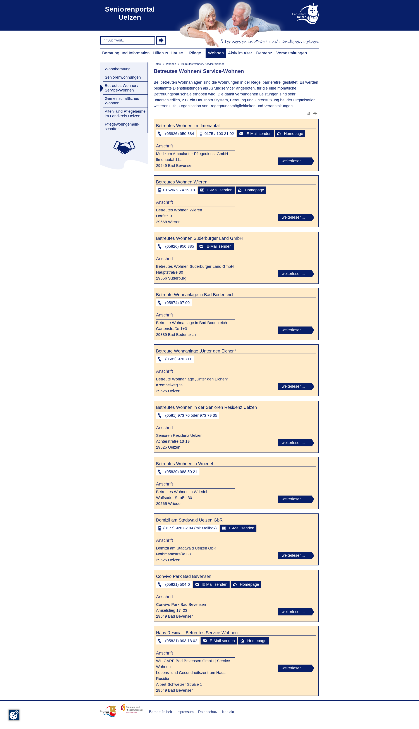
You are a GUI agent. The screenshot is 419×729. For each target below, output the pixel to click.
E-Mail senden (258, 133)
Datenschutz (208, 712)
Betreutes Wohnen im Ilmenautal (188, 125)
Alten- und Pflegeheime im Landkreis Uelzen (125, 113)
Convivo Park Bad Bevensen (183, 576)
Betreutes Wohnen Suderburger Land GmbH (199, 238)
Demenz (264, 53)
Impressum (185, 712)
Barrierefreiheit (160, 712)
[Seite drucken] (315, 113)
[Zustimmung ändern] (14, 715)
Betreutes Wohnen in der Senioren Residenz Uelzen (206, 407)
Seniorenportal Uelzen (130, 13)
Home (157, 64)
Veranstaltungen (291, 53)
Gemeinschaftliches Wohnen (122, 100)
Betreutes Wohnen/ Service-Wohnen (121, 87)
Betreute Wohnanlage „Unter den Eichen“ (196, 351)
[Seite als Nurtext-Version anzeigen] (309, 113)
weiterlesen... (293, 161)
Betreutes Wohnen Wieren (181, 182)
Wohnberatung (118, 69)
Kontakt (228, 712)
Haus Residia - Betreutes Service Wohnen (197, 632)
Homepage (293, 133)
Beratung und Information (126, 53)
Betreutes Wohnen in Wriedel (184, 463)
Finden (161, 40)
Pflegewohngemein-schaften (122, 126)
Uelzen (298, 13)
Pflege (195, 53)
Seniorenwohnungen (123, 77)
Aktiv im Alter (240, 53)
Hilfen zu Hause (168, 53)
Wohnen (216, 53)
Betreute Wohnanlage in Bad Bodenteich (195, 294)
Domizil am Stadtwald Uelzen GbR (189, 520)
